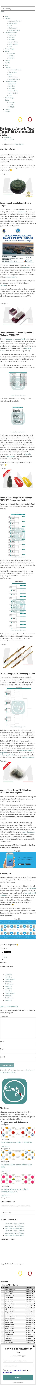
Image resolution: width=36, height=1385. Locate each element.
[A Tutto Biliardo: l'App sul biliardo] (18, 867)
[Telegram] (7, 2)
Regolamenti (12, 35)
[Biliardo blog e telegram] (18, 939)
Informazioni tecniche (15, 21)
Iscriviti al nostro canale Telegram (14, 1226)
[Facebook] (2, 2)
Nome (2, 1041)
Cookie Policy (5, 1247)
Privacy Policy (5, 1243)
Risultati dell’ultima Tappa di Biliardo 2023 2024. (16, 1165)
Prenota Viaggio (9, 49)
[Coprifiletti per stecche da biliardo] (18, 491)
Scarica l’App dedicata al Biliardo (14, 1228)
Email (2, 1049)
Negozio (7, 51)
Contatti (7, 63)
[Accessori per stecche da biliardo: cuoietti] (18, 197)
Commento (4, 1016)
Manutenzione (13, 23)
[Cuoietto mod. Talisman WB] (18, 784)
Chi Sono (7, 60)
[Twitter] (22, 2)
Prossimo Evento (13, 42)
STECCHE (11, 56)
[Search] (2, 12)
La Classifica (8, 975)
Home (6, 16)
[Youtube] (17, 2)
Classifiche (12, 40)
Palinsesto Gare (13, 44)
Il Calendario (8, 977)
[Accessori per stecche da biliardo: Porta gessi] (18, 326)
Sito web (2, 1057)
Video (10, 47)
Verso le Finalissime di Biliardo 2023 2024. (16, 1142)
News (10, 26)
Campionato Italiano (11, 33)
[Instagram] (12, 2)
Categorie (7, 19)
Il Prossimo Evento (10, 979)
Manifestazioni (13, 28)
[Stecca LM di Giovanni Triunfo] (18, 667)
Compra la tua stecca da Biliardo (14, 1224)
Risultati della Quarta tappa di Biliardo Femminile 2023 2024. (15, 1190)
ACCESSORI (12, 53)
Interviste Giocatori (14, 30)
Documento (26, 268)
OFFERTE (11, 58)
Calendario (12, 37)
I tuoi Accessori (9, 984)
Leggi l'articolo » (5, 1146)
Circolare (3, 285)
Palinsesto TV (9, 982)
